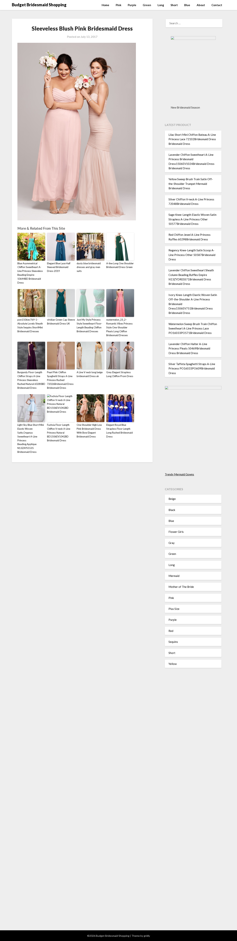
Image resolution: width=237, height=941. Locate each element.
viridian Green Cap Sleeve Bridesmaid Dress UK (61, 321)
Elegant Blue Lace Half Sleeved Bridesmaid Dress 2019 (58, 267)
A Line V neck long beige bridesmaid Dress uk (90, 374)
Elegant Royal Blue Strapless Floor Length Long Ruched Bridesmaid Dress (119, 430)
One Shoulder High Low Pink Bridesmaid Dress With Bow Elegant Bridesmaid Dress (89, 430)
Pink (118, 5)
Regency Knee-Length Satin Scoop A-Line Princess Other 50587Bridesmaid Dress (191, 255)
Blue (187, 5)
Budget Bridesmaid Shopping (39, 4)
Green (147, 5)
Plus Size (173, 608)
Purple (132, 5)
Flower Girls (176, 531)
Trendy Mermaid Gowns (179, 474)
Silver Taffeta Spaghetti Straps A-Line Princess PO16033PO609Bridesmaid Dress (191, 368)
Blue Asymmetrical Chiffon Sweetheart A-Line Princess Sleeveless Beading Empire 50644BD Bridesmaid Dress (30, 273)
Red (170, 630)
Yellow (172, 663)
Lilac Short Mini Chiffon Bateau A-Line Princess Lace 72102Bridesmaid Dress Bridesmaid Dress (192, 139)
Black (171, 510)
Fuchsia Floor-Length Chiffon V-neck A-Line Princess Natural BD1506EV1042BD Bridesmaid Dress (58, 432)
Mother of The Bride (181, 586)
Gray (171, 542)
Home (105, 5)
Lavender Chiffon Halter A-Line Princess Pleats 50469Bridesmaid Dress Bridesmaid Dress (189, 348)
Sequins (173, 641)
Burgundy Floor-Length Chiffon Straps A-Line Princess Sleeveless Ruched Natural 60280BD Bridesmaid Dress (31, 380)
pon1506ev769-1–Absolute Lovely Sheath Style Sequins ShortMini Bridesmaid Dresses (30, 325)
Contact (216, 5)
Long (161, 5)
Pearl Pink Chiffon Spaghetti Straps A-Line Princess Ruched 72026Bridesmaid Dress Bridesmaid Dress (60, 380)
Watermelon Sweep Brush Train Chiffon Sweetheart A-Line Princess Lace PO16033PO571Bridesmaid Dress (192, 328)
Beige (172, 498)
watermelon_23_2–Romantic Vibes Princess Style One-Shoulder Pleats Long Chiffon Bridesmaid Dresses (119, 327)
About (201, 5)
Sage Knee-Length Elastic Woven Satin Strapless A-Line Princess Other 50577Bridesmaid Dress (192, 219)
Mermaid (173, 575)
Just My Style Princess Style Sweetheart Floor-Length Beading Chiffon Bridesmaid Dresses (89, 325)
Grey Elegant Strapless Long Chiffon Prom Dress (119, 374)
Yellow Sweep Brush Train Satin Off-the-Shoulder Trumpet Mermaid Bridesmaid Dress (190, 183)
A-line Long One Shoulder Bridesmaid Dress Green (120, 265)
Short (174, 5)
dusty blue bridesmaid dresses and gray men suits (89, 267)
